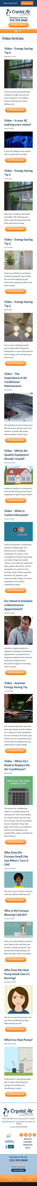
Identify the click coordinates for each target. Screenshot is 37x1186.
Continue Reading (17, 110)
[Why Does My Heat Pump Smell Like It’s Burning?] (18, 999)
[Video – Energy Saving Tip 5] (18, 195)
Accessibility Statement (15, 1180)
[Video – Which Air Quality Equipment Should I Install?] (18, 475)
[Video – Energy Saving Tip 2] (18, 327)
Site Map (29, 1180)
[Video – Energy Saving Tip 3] (18, 259)
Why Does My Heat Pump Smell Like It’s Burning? (17, 974)
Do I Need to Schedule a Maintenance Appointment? (18, 605)
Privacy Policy (29, 1177)
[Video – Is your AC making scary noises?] (18, 139)
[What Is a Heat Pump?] (18, 1061)
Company (27, 1142)
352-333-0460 (18, 20)
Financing (27, 1145)
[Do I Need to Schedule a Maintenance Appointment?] (18, 630)
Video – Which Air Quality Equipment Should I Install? (16, 454)
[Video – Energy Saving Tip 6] (18, 73)
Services (28, 1139)
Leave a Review (18, 1170)
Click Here (27, 3)
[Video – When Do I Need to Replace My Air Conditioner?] (18, 790)
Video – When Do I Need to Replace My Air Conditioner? (17, 765)
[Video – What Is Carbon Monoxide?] (18, 531)
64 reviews (21, 1167)
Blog (28, 1148)
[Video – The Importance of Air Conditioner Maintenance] (18, 407)
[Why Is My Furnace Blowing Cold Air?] (18, 929)
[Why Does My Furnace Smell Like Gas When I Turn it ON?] (18, 879)
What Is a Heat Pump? (18, 1039)
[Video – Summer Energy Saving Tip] (18, 708)
